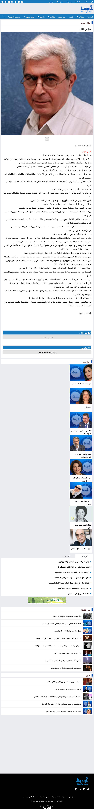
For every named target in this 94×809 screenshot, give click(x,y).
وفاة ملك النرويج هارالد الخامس (79, 593)
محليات (81, 16)
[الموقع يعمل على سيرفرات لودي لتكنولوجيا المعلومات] (47, 807)
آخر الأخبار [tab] (84, 556)
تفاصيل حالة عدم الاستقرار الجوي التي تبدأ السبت (73, 587)
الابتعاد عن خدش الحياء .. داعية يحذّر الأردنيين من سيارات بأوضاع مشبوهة (58, 638)
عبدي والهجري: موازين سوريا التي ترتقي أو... (82, 455)
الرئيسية (90, 16)
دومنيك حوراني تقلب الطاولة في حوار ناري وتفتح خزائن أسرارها (61, 703)
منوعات (42, 16)
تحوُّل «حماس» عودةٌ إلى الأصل (81, 548)
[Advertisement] (37, 9)
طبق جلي (88, 406)
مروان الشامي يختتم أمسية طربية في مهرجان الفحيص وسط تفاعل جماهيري (57, 696)
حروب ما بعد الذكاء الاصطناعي (81, 383)
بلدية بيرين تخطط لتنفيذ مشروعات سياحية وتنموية (72, 572)
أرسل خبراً (60, 1)
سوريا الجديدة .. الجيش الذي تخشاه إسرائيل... (82, 479)
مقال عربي (85, 22)
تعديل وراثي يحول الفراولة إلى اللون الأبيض (68, 630)
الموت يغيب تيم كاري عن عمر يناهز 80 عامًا (68, 689)
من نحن (51, 1)
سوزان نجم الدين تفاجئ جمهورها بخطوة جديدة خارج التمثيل (63, 711)
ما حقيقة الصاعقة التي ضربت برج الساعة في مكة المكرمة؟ (63, 660)
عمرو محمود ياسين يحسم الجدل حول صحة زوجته (66, 667)
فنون (88, 675)
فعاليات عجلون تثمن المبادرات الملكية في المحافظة (72, 577)
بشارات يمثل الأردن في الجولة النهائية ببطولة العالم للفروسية (69, 582)
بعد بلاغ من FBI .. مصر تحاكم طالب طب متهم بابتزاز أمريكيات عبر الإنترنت (58, 645)
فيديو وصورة (30, 16)
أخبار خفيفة (85, 609)
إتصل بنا (69, 1)
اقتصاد (71, 16)
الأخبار (85, 1)
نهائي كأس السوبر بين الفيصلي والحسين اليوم (74, 561)
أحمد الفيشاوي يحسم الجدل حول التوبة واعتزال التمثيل (64, 681)
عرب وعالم (61, 16)
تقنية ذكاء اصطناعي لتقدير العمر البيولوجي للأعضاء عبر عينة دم (62, 623)
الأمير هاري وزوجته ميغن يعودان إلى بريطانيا (67, 653)
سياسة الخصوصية (58, 796)
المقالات (77, 1)
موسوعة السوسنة (14, 16)
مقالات (52, 16)
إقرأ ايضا (86, 361)
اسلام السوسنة (28, 796)
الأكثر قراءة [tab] (66, 556)
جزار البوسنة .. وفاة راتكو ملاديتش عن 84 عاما (67, 615)
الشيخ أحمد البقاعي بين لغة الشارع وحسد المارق (74, 566)
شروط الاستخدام (43, 796)
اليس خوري (86, 151)
